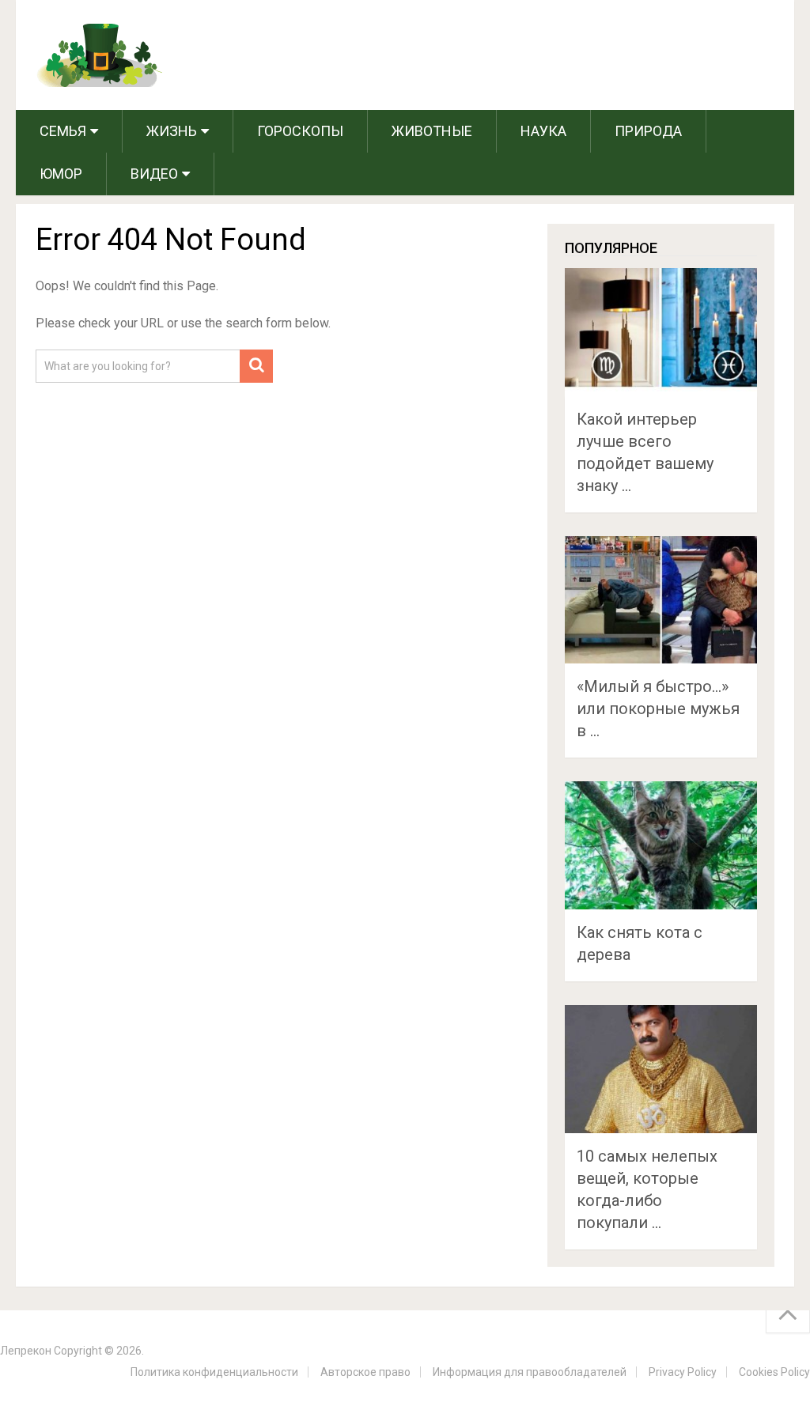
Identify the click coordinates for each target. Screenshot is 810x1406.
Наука (543, 131)
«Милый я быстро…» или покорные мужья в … (658, 708)
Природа (648, 131)
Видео (154, 173)
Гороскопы (300, 131)
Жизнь (171, 131)
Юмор (61, 173)
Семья (63, 131)
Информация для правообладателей (529, 1372)
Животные (432, 131)
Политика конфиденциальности (214, 1372)
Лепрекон (25, 1350)
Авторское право (365, 1372)
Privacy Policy (683, 1372)
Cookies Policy (774, 1372)
